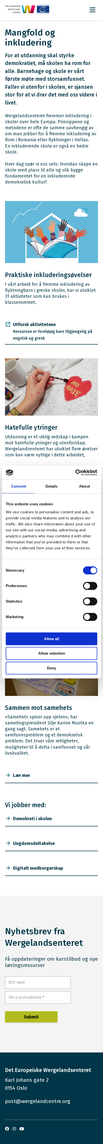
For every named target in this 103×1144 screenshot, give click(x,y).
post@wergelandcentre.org (37, 1101)
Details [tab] (52, 486)
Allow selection (51, 653)
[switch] (90, 586)
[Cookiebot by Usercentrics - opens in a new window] (75, 472)
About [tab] (84, 486)
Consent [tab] (18, 486)
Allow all (51, 639)
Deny (51, 668)
